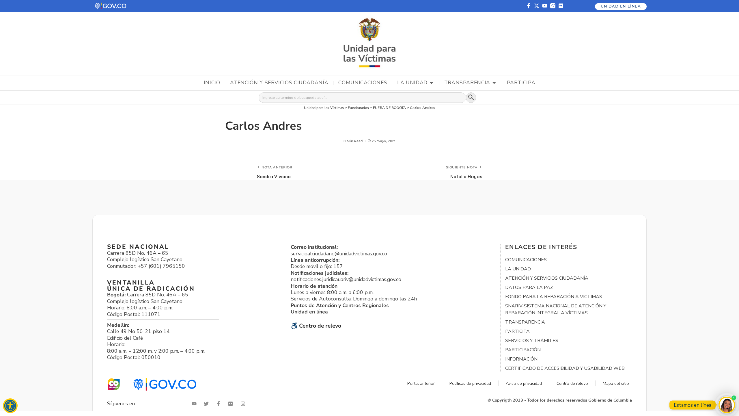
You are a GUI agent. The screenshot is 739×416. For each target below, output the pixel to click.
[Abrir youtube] (195, 403)
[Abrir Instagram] (244, 403)
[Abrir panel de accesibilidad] (10, 405)
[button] (111, 6)
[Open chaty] (727, 405)
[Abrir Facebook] (219, 403)
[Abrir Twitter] (207, 403)
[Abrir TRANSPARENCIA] (494, 83)
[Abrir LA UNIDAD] (431, 83)
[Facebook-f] (528, 5)
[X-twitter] (536, 5)
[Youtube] (544, 5)
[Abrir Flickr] (232, 403)
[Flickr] (560, 5)
